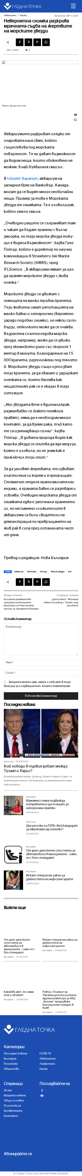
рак (70, 572)
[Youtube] (42, 1096)
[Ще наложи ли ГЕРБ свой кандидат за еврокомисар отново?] (13, 830)
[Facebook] (19, 42)
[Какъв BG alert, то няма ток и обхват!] (22, 976)
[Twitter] (28, 42)
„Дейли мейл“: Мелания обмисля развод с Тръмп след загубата (60, 602)
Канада (43, 572)
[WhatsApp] (46, 42)
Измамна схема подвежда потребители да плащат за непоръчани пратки (47, 804)
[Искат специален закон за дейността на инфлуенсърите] (13, 880)
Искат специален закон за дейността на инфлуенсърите (60, 943)
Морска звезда (57, 572)
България (31, 797)
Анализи (8, 761)
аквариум (18, 572)
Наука (23, 15)
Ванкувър (31, 572)
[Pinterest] (37, 42)
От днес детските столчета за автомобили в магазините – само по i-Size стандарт (51, 854)
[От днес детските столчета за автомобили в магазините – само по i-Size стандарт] (13, 855)
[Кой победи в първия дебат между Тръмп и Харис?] (41, 733)
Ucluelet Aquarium (22, 179)
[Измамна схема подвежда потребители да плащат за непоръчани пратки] (13, 805)
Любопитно (10, 15)
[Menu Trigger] (73, 6)
